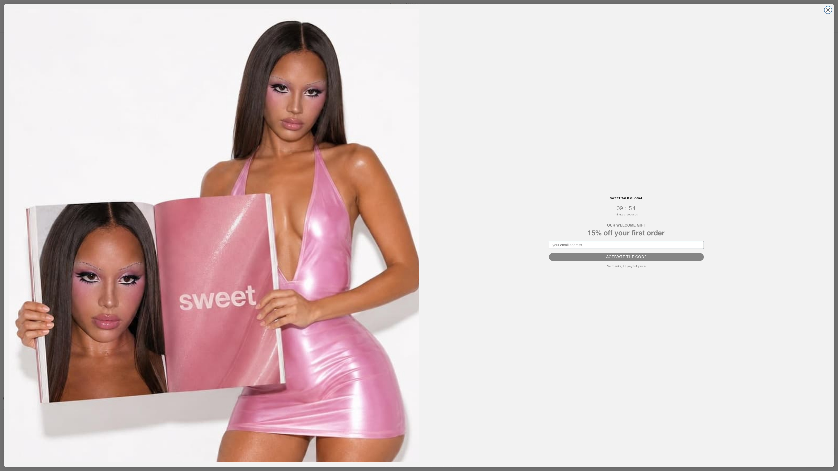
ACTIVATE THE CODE (626, 256)
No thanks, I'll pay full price (626, 266)
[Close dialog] (828, 10)
